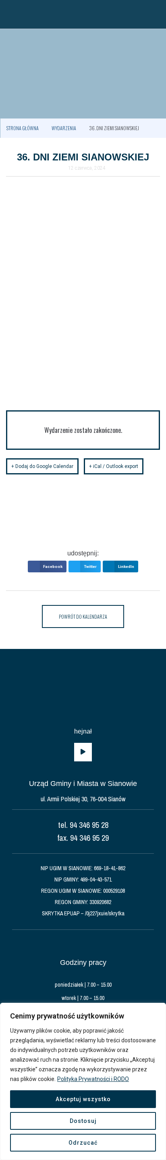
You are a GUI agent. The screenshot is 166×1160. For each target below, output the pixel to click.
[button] (10, 14)
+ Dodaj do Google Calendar (42, 466)
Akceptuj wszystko (83, 1099)
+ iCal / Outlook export (113, 466)
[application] (83, 752)
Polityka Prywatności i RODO (93, 1079)
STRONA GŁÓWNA (22, 128)
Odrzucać (83, 1142)
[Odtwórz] (83, 752)
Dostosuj (83, 1121)
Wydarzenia (64, 128)
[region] (83, 1081)
